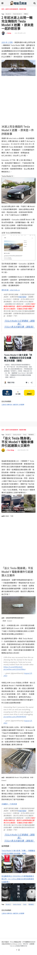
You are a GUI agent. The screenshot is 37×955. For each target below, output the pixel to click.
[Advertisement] (18, 412)
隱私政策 (25, 944)
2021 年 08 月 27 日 (22, 450)
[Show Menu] (2, 3)
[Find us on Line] (19, 950)
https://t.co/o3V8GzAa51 (12, 667)
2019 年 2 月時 (7, 42)
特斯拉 (26, 14)
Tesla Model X (17, 14)
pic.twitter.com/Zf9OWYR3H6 (14, 716)
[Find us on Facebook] (16, 950)
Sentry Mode (17, 434)
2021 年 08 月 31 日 (20, 33)
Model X (8, 14)
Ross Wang (10, 450)
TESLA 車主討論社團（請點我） (19, 326)
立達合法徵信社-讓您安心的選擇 (12, 404)
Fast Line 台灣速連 (15, 946)
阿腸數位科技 (23, 946)
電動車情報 (22, 9)
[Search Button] (35, 3)
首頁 (2, 9)
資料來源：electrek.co (10, 290)
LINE (34, 38)
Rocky (9, 33)
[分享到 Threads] (30, 38)
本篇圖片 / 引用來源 (9, 804)
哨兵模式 (31, 434)
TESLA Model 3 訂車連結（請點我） (19, 322)
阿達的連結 (22, 297)
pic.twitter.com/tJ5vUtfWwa (14, 669)
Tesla (24, 434)
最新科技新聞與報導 (12, 9)
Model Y (8, 434)
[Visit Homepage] (18, 3)
